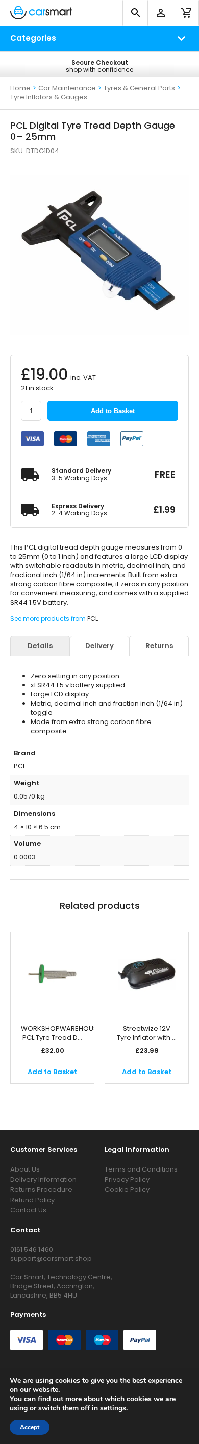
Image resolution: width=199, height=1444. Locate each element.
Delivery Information (43, 1179)
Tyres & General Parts (139, 88)
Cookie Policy (127, 1189)
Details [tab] (40, 646)
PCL (92, 618)
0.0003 (25, 857)
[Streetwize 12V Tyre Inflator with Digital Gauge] (146, 973)
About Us (25, 1169)
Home (20, 88)
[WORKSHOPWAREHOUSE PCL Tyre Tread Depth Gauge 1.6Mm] (52, 973)
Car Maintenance (67, 88)
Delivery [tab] (99, 646)
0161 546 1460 (31, 1249)
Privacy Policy (127, 1179)
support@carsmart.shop (51, 1258)
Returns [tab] (159, 646)
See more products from (48, 618)
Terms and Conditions (141, 1169)
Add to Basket (113, 411)
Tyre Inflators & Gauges (48, 97)
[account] (160, 13)
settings (113, 1408)
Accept (29, 1427)
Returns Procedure (41, 1189)
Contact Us (28, 1210)
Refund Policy (32, 1200)
